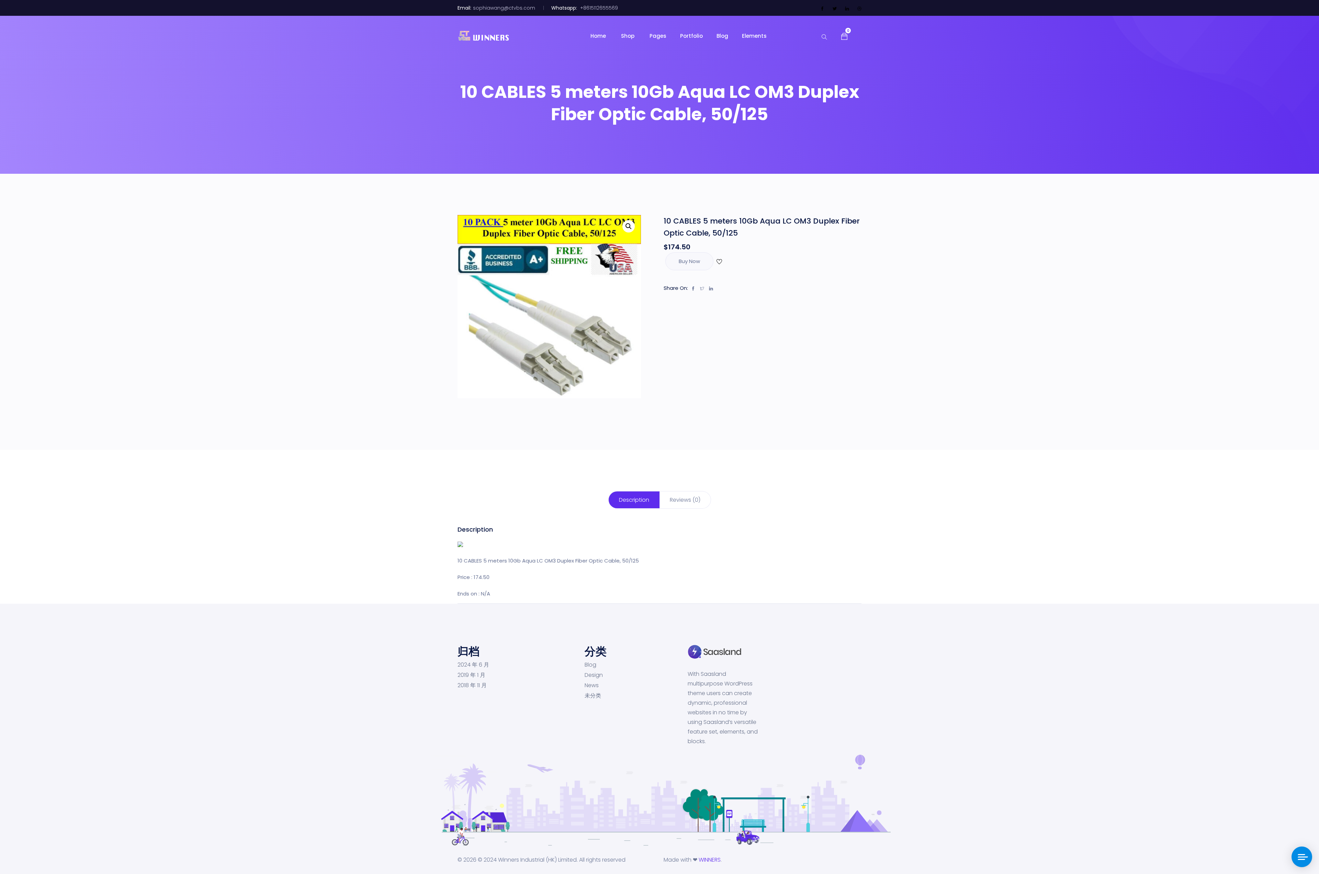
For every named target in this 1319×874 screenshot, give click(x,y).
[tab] (634, 500)
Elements (754, 35)
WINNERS (710, 860)
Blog (722, 35)
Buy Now (689, 261)
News (592, 685)
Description (634, 500)
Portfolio (691, 35)
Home (598, 35)
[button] (844, 36)
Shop (628, 35)
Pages (658, 35)
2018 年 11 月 (472, 685)
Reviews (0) (685, 500)
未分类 (593, 695)
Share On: (676, 288)
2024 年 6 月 (473, 664)
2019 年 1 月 (471, 675)
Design (594, 675)
